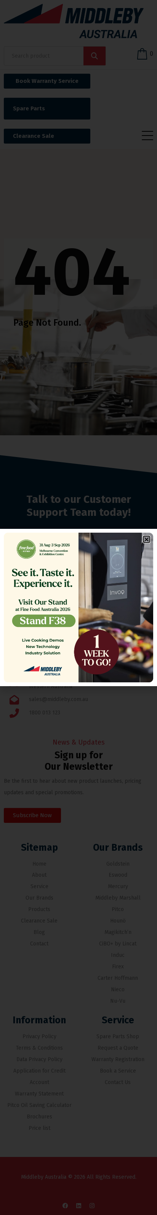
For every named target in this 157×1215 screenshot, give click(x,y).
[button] (146, 539)
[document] (78, 607)
